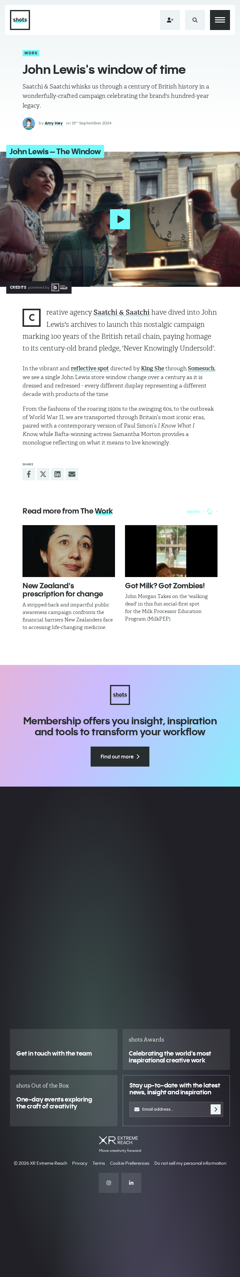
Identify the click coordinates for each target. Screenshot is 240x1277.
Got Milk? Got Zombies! (165, 585)
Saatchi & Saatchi (121, 312)
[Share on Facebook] (28, 474)
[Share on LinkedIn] (57, 474)
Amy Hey (54, 122)
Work (31, 53)
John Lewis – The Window (55, 151)
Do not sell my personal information (190, 1163)
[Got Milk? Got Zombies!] (171, 551)
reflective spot (90, 368)
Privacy (80, 1163)
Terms (98, 1163)
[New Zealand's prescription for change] (68, 551)
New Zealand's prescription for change (62, 589)
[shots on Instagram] (109, 1183)
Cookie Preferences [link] (129, 1163)
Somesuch (201, 368)
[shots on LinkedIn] (131, 1183)
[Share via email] (72, 474)
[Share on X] (43, 474)
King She (152, 368)
